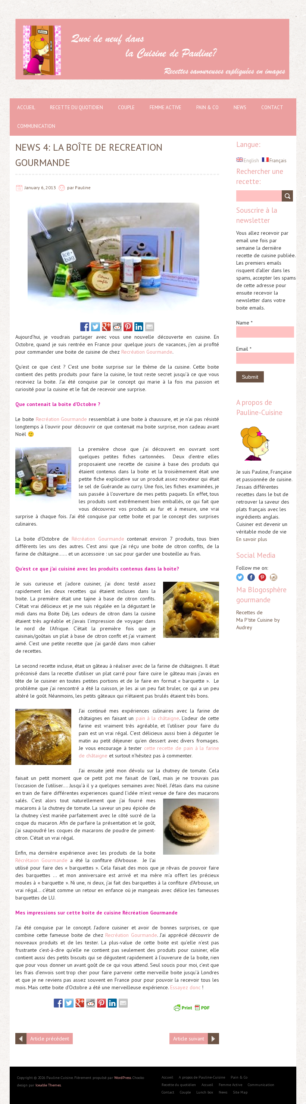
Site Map (240, 1092)
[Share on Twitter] (95, 326)
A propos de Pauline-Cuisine (202, 1077)
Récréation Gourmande (98, 538)
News (240, 107)
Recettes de (249, 612)
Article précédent (49, 1038)
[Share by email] (149, 326)
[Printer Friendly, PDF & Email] (193, 1006)
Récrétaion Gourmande (41, 860)
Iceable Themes (48, 1085)
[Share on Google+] (106, 326)
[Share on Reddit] (117, 326)
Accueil (26, 107)
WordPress (122, 1077)
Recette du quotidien (76, 107)
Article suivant (188, 1038)
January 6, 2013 (40, 187)
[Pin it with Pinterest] (128, 326)
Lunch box (204, 1092)
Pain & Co (207, 107)
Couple (126, 107)
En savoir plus (251, 539)
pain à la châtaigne (157, 718)
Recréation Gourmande (146, 351)
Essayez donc (185, 987)
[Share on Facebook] (84, 326)
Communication (36, 126)
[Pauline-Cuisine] (153, 22)
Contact (272, 107)
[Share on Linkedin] (138, 326)
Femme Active (165, 107)
